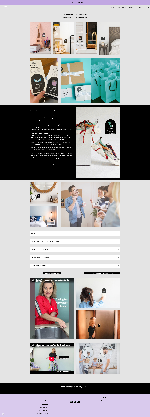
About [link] (118, 7)
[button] (148, 7)
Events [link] (124, 7)
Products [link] (130, 7)
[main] (75, 15)
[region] (75, 2)
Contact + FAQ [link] (141, 7)
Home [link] (112, 7)
